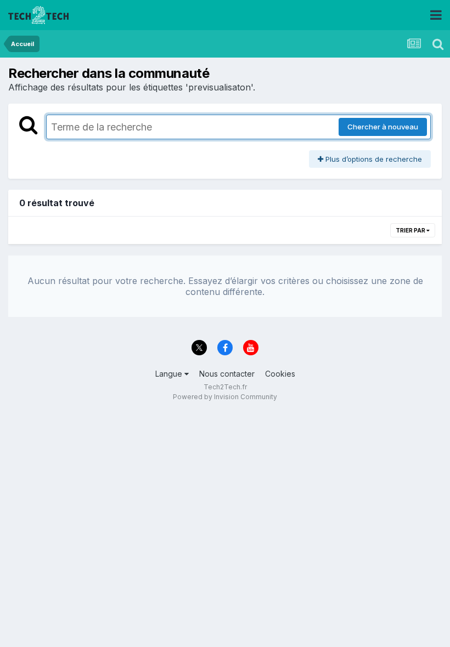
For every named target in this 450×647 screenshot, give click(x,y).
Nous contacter (227, 373)
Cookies (280, 373)
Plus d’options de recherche (372, 159)
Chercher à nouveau (382, 126)
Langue (169, 373)
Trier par (411, 230)
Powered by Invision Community (225, 397)
